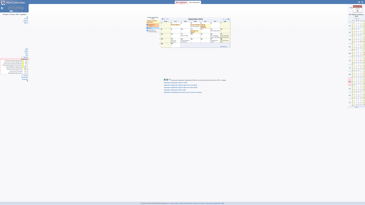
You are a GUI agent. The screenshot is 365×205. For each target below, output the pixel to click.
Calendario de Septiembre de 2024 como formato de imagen (183, 92)
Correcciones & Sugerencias (213, 203)
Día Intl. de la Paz (224, 37)
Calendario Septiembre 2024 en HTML (175, 83)
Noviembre (24, 77)
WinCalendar (15, 2)
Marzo (26, 23)
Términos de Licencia (198, 203)
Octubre (25, 75)
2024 (200, 19)
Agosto (26, 57)
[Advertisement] (195, 10)
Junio (26, 53)
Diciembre (25, 79)
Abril (26, 49)
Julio (26, 55)
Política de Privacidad (186, 203)
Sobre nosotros (174, 203)
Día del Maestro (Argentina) (14, 67)
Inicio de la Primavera (173, 41)
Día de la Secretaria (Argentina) (13, 63)
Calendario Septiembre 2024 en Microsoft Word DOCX (180, 87)
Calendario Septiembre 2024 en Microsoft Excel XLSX (180, 85)
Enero (26, 18)
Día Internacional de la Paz (15, 69)
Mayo (26, 51)
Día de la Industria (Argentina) (14, 61)
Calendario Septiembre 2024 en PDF (175, 90)
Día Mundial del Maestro (194, 31)
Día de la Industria (175, 24)
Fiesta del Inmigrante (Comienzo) (13, 65)
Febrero (25, 21)
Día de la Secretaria (195, 24)
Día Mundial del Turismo (214, 41)
